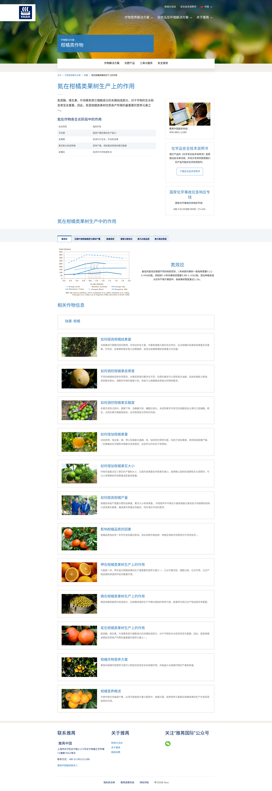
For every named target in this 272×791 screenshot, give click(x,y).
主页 (59, 75)
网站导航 (144, 783)
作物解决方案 (111, 63)
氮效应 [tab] (64, 239)
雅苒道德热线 (127, 783)
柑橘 (86, 75)
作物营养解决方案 (73, 75)
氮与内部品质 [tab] (143, 239)
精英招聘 (115, 752)
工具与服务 (146, 63)
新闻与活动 (117, 743)
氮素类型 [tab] (110, 239)
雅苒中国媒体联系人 (67, 766)
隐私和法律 (109, 783)
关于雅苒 (115, 748)
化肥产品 (130, 63)
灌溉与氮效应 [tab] (126, 239)
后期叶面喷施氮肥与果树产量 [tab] (87, 239)
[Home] (16, 13)
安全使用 (163, 63)
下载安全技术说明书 (190, 171)
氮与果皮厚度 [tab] (161, 239)
